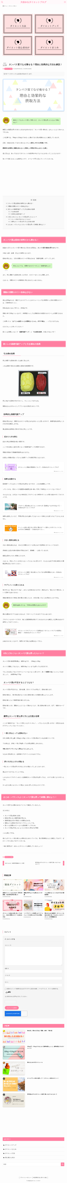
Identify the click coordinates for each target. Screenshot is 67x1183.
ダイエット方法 (8, 68)
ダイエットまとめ (10, 1149)
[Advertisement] (33, 178)
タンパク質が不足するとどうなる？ (21, 219)
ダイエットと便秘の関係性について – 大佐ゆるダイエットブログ (38, 467)
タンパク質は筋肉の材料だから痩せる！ (20, 203)
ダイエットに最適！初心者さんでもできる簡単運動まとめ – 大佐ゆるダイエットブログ (40, 573)
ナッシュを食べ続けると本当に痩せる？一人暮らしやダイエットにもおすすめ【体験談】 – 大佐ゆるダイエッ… (40, 528)
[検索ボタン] (2, 2)
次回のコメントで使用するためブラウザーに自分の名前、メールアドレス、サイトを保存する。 (33, 988)
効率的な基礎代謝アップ (18, 214)
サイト (6, 982)
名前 (7, 968)
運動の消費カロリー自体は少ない (18, 206)
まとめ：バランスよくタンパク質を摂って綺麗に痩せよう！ (27, 224)
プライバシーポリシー (25, 1177)
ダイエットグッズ (10, 1145)
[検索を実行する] (62, 1164)
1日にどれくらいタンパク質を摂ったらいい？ (22, 217)
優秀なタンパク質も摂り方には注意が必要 (23, 221)
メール (7, 975)
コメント (8, 945)
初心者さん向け (10, 1157)
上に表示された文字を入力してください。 (16, 996)
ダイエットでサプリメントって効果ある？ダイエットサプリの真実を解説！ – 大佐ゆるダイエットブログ (40, 631)
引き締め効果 (15, 211)
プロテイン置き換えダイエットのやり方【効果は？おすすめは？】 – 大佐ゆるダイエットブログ (39, 506)
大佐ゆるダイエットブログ (33, 2)
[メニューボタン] (65, 2)
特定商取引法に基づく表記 (40, 1177)
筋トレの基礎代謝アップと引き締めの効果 (21, 209)
